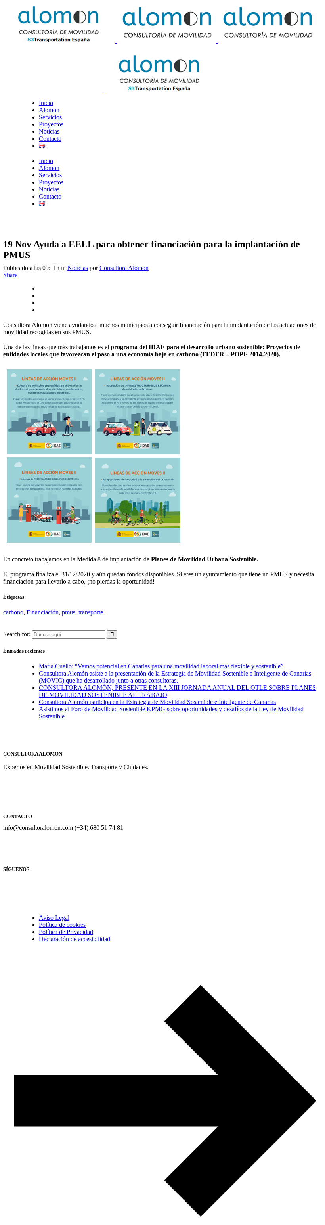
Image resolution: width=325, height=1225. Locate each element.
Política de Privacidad (66, 931)
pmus (68, 612)
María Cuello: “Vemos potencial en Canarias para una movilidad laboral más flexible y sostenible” (161, 666)
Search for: (17, 634)
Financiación (43, 612)
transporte (90, 612)
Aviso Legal (54, 917)
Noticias (77, 267)
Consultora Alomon (124, 267)
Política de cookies (62, 924)
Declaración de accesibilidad (74, 939)
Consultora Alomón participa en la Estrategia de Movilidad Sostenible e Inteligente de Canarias (157, 702)
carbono (13, 612)
